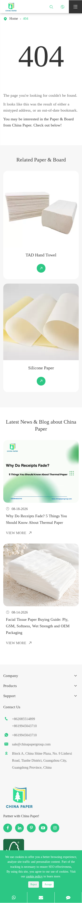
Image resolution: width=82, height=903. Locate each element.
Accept (48, 884)
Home (13, 18)
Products (10, 686)
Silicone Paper (41, 367)
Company (10, 676)
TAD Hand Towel (41, 254)
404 (25, 18)
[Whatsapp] (13, 897)
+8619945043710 (24, 726)
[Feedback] (68, 897)
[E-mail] (40, 897)
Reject (33, 884)
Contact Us (11, 707)
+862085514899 (23, 719)
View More (19, 533)
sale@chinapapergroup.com (31, 744)
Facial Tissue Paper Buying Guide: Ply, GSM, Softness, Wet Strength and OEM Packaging (38, 626)
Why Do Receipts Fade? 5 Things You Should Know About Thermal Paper (36, 519)
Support (9, 696)
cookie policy (34, 876)
